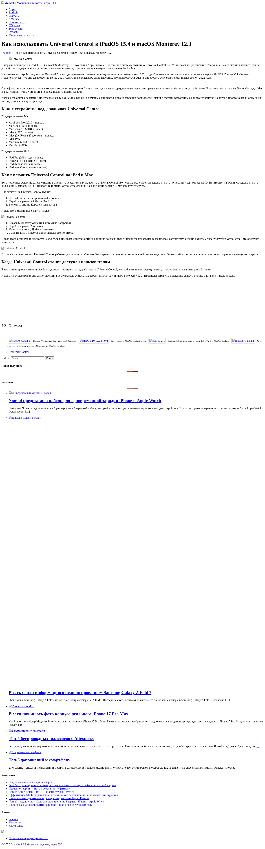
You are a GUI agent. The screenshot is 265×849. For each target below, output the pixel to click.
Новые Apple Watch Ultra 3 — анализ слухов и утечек (41, 791)
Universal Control (19, 351)
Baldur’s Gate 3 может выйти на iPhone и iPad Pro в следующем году (50, 804)
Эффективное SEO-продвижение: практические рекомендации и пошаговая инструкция (63, 795)
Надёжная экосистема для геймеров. (31, 782)
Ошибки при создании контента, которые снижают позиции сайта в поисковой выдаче (62, 785)
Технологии (16, 28)
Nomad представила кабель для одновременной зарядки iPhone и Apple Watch (56, 801)
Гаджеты (14, 15)
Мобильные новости (21, 35)
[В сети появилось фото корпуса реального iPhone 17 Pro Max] (21, 706)
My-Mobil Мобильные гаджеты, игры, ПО (37, 844)
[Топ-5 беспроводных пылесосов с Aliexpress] (27, 730)
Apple (12, 9)
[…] (27, 411)
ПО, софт (14, 25)
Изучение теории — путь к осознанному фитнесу (39, 788)
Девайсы (14, 18)
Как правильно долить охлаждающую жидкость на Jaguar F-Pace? (49, 798)
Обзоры (13, 31)
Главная (13, 819)
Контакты (15, 822)
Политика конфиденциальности (28, 838)
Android (13, 12)
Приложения (17, 22)
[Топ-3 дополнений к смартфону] (25, 752)
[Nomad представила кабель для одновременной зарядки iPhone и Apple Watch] (30, 392)
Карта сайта (16, 825)
